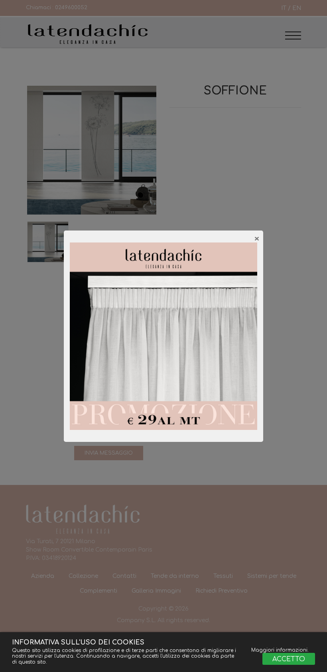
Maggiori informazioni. (280, 650)
